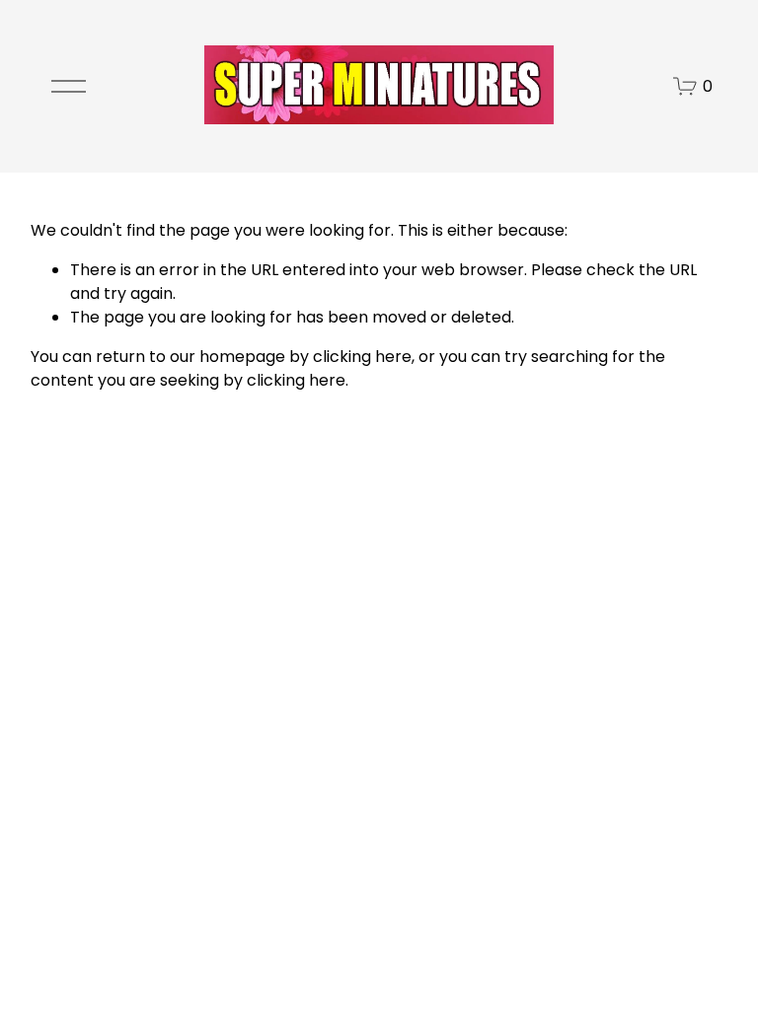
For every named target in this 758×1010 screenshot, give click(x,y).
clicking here (362, 356)
